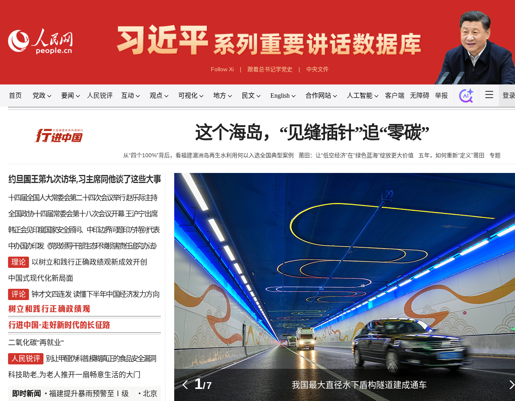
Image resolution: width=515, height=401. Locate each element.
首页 (15, 95)
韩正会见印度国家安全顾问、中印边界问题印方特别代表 (83, 230)
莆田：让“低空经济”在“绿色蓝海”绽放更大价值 (356, 155)
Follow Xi (222, 69)
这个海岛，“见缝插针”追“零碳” (312, 133)
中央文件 (317, 69)
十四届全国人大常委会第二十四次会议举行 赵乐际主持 (82, 198)
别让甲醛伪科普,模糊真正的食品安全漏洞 (100, 359)
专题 (495, 155)
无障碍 (419, 95)
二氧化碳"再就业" (36, 343)
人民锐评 (100, 95)
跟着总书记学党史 (270, 69)
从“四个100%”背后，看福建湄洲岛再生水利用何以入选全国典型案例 (208, 155)
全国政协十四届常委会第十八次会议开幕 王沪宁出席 (82, 214)
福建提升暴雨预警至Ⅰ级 (81, 394)
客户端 (394, 95)
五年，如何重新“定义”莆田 (451, 155)
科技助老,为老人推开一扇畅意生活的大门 (74, 375)
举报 (441, 95)
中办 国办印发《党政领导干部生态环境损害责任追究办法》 (83, 246)
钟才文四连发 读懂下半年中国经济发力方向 (95, 294)
